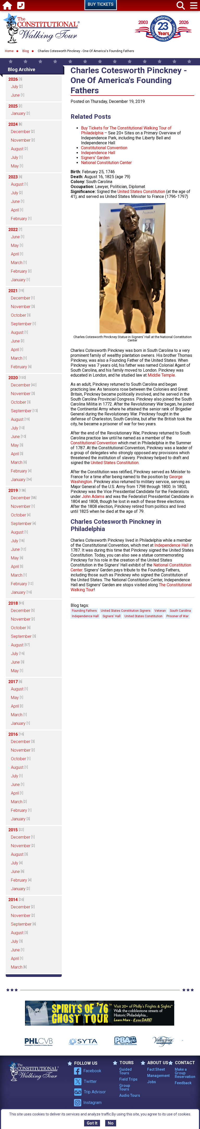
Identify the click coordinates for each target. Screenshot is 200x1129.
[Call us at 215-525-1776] (21, 6)
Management (157, 1075)
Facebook (92, 1070)
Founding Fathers (84, 611)
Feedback (183, 1083)
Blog (25, 51)
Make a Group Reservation (185, 1073)
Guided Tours (125, 1071)
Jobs (151, 1082)
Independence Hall (98, 152)
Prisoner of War (177, 616)
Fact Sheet (156, 1069)
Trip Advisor (95, 1091)
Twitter (90, 1081)
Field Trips (128, 1079)
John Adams (93, 496)
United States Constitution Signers (126, 611)
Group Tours (124, 1087)
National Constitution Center (106, 162)
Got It (92, 1123)
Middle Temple (161, 375)
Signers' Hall (112, 616)
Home (9, 51)
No (111, 1123)
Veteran (160, 611)
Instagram (92, 1102)
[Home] (7, 6)
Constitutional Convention (104, 147)
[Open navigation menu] (194, 6)
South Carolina (180, 611)
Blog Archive (21, 69)
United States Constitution (141, 191)
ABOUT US (157, 1063)
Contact (185, 1063)
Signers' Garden (95, 157)
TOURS (127, 1063)
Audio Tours (129, 1095)
